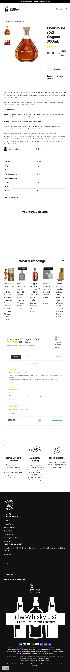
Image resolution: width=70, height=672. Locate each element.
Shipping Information (11, 538)
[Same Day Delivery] (34, 449)
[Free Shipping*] (56, 449)
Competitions (8, 534)
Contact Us (7, 541)
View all (63, 261)
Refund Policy (8, 531)
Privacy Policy (8, 524)
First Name (7, 564)
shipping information (35, 660)
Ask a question (11, 198)
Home (5, 21)
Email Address (8, 554)
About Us (7, 520)
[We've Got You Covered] (13, 449)
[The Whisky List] (35, 638)
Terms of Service (9, 527)
